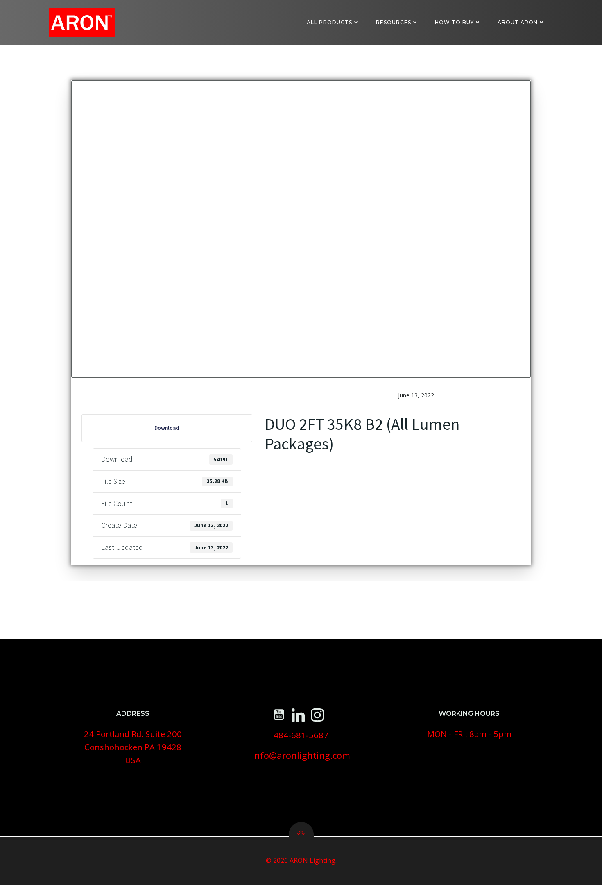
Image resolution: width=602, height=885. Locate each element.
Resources (393, 22)
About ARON (518, 22)
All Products (329, 22)
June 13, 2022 (416, 395)
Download (166, 427)
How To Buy (454, 22)
